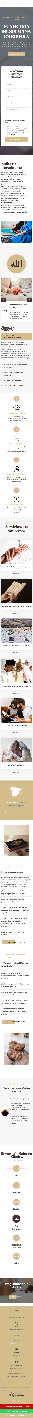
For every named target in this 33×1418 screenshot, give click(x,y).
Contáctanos (16, 1297)
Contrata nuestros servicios (14, 942)
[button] (29, 300)
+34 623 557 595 (16, 1343)
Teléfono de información (17, 1416)
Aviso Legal (16, 1401)
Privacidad (16, 1404)
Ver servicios (15, 54)
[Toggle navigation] (31, 3)
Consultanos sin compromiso (14, 1022)
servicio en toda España (17, 804)
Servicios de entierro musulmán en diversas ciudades (15, 1389)
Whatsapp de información (17, 1411)
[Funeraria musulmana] (3, 3)
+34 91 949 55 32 (16, 1332)
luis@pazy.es (16, 1356)
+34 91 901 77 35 (16, 1338)
